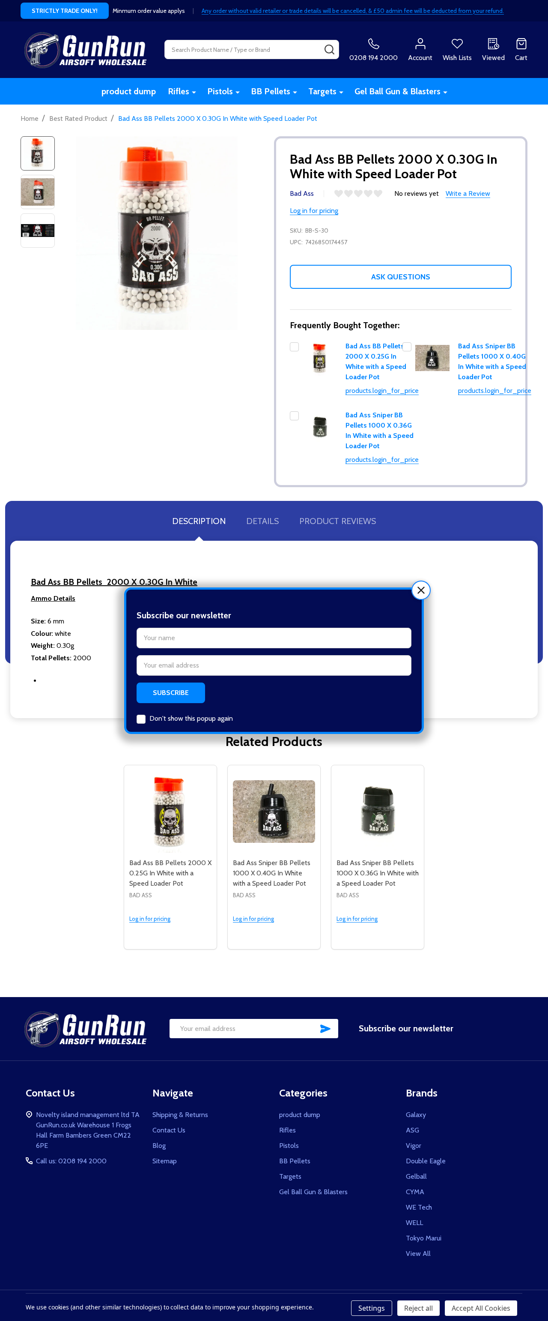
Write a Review (468, 193)
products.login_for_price (382, 390)
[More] (194, 92)
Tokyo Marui (423, 1238)
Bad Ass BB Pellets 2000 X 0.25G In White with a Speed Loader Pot (170, 873)
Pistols (220, 91)
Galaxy (416, 1115)
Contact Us (168, 1130)
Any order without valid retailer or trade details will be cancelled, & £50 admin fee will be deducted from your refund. (353, 11)
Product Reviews (337, 521)
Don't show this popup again (191, 718)
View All (418, 1253)
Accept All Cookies (481, 1308)
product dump (128, 91)
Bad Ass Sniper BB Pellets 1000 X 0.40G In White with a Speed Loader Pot (271, 873)
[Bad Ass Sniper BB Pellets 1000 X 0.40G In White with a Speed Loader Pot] (274, 811)
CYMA (415, 1192)
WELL (414, 1223)
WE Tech (419, 1207)
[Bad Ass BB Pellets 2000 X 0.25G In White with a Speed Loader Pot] (170, 811)
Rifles (178, 91)
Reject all (418, 1308)
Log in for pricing (314, 211)
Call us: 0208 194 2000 (71, 1161)
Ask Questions (400, 277)
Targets (322, 91)
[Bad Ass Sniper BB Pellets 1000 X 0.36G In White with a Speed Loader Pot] (378, 811)
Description (199, 521)
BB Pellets (270, 91)
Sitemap (164, 1161)
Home (30, 118)
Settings (371, 1308)
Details (262, 521)
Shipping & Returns (180, 1115)
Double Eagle (426, 1161)
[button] (421, 590)
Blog (159, 1145)
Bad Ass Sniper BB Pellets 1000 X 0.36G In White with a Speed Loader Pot (378, 873)
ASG (412, 1130)
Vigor (413, 1145)
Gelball (416, 1176)
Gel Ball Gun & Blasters (397, 91)
